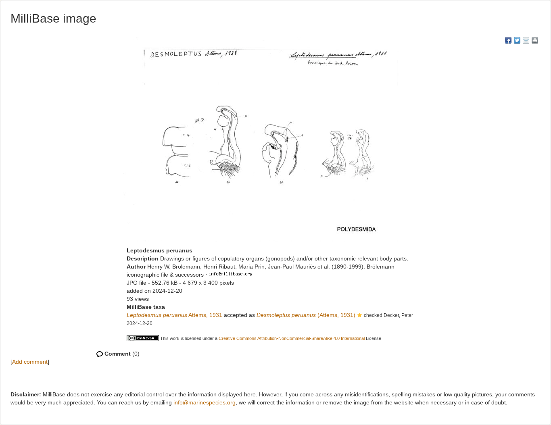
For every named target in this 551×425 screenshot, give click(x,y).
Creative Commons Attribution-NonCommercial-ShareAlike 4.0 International (292, 338)
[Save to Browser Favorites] (526, 40)
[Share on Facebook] (508, 40)
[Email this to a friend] (535, 40)
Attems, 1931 (174, 315)
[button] (359, 315)
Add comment (30, 361)
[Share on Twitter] (517, 40)
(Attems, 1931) (306, 315)
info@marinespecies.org (204, 402)
